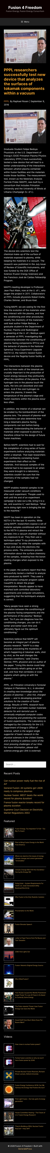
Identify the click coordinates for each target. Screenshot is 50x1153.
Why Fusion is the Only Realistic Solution (29, 897)
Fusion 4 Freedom (25, 7)
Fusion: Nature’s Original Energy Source (29, 965)
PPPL (6, 101)
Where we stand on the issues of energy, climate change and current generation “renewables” (29, 858)
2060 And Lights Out (22, 952)
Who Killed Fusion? (22, 979)
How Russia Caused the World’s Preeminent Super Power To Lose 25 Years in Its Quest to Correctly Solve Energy (30, 995)
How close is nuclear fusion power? (27, 1044)
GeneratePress (25, 1149)
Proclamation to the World (24, 911)
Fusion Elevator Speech (23, 924)
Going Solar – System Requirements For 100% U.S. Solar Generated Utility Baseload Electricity (29, 885)
